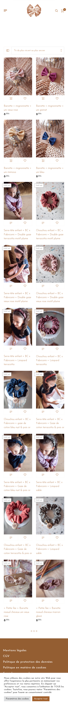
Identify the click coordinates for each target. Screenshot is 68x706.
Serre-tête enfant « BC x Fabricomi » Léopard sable (49, 486)
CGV (6, 656)
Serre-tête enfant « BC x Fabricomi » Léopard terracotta (17, 360)
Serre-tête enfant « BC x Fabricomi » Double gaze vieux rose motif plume (17, 297)
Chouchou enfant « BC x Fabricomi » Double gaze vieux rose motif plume (49, 297)
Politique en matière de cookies (24, 667)
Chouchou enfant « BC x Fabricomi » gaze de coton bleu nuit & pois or (17, 423)
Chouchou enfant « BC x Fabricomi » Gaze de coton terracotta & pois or (18, 549)
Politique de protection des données (28, 661)
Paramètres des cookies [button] (17, 699)
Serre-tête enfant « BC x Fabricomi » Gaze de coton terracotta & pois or (50, 423)
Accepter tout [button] (41, 699)
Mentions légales (14, 650)
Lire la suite (11, 223)
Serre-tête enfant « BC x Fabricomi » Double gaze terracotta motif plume (17, 234)
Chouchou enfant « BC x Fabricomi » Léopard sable (49, 549)
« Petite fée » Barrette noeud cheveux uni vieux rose (16, 612)
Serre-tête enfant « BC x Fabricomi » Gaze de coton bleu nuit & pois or (17, 486)
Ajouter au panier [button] (11, 98)
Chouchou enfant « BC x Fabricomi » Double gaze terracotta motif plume (49, 234)
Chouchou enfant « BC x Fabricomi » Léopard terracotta (49, 360)
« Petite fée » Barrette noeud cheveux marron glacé (48, 612)
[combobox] (38, 50)
